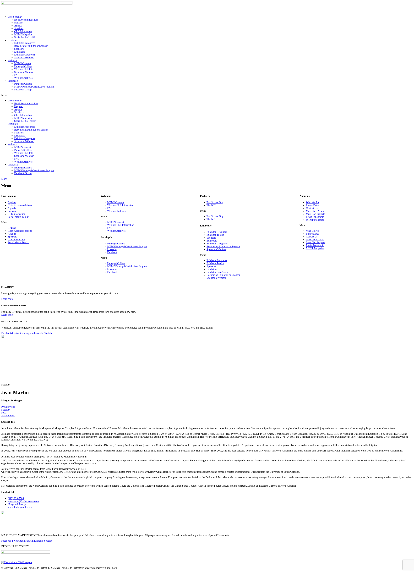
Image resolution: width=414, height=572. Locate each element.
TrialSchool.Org (215, 202)
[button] (207, 95)
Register (18, 22)
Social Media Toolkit (25, 37)
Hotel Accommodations (26, 19)
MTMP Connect (22, 63)
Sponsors (19, 48)
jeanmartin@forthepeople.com (23, 501)
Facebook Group (23, 89)
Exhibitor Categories (24, 54)
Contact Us (311, 208)
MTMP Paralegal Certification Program (34, 86)
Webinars (12, 60)
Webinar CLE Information (120, 205)
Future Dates (312, 205)
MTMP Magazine (23, 34)
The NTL (211, 205)
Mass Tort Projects (315, 214)
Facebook (112, 252)
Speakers (18, 28)
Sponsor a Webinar (24, 57)
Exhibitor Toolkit (215, 234)
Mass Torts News (315, 211)
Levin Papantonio (315, 216)
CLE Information (23, 31)
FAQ (16, 75)
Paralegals (13, 80)
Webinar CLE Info (23, 69)
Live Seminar (15, 16)
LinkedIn (112, 249)
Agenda (18, 25)
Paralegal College (23, 66)
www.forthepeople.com (20, 505)
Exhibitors (13, 40)
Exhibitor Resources (24, 43)
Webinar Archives (23, 78)
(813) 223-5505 (16, 498)
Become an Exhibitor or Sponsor (31, 45)
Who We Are (312, 202)
